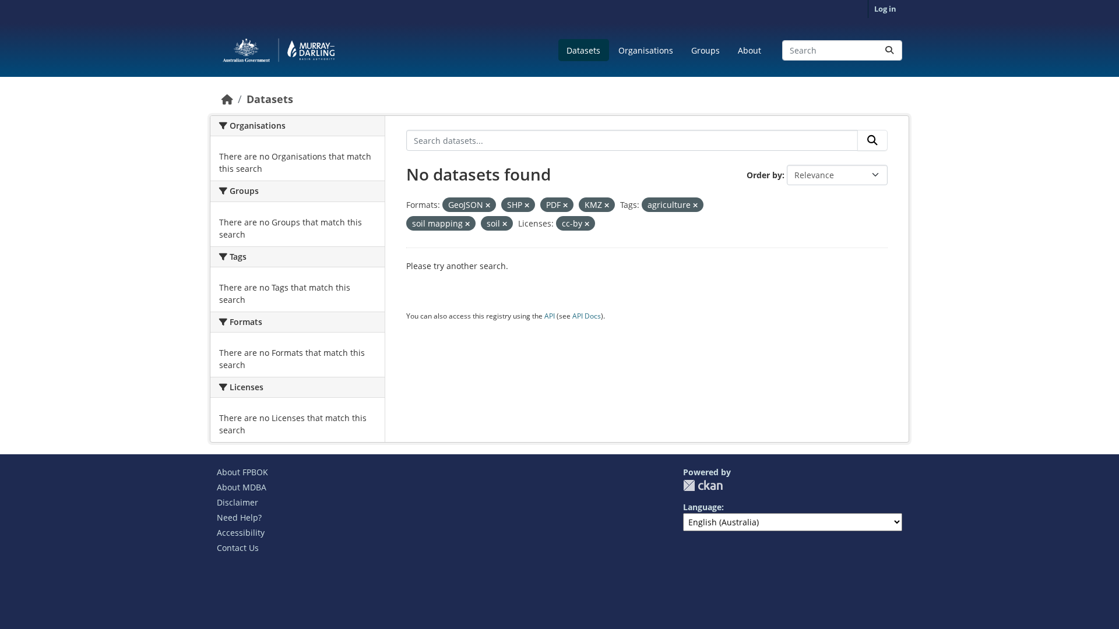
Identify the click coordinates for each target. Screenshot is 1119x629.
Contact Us (238, 547)
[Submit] (889, 50)
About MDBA (241, 487)
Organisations (645, 50)
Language (702, 507)
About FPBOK (242, 472)
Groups (705, 50)
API (549, 316)
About (749, 50)
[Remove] (487, 205)
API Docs (586, 316)
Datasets (583, 50)
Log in (885, 8)
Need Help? (239, 517)
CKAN (703, 485)
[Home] (227, 99)
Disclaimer (237, 502)
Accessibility (241, 532)
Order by (764, 175)
